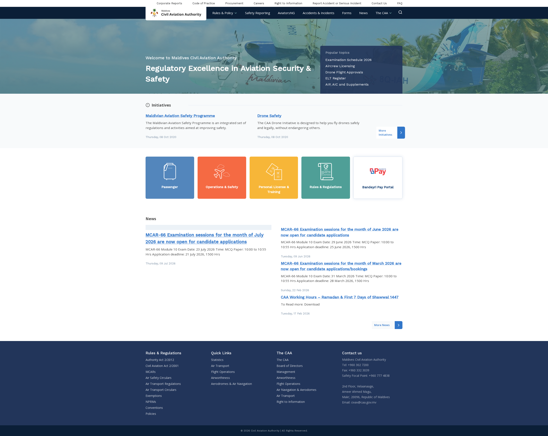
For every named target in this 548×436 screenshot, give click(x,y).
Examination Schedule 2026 (348, 60)
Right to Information (288, 3)
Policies (151, 414)
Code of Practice (203, 3)
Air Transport (220, 366)
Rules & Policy (222, 13)
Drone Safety (269, 116)
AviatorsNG (286, 13)
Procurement (234, 3)
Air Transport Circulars (161, 390)
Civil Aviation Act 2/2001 (162, 366)
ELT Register (335, 78)
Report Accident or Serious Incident (337, 3)
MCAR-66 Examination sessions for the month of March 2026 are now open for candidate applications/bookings (341, 266)
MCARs (151, 372)
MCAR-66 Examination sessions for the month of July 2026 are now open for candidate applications (205, 238)
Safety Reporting (257, 13)
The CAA (381, 13)
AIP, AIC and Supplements (347, 84)
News (363, 13)
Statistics (217, 360)
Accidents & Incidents (318, 13)
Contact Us (379, 3)
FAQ (399, 3)
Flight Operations (223, 372)
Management (286, 372)
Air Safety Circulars (158, 378)
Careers (259, 3)
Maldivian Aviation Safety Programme (180, 116)
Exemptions (154, 396)
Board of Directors (290, 366)
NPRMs (151, 402)
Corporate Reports (169, 3)
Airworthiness (220, 378)
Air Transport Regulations (163, 384)
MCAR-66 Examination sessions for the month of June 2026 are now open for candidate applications (339, 232)
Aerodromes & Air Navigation (231, 384)
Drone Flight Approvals (344, 72)
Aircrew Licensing (340, 66)
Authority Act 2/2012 (160, 360)
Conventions (154, 408)
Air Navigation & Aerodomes (296, 390)
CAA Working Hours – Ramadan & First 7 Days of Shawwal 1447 (340, 297)
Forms (346, 13)
